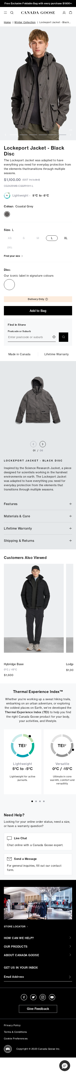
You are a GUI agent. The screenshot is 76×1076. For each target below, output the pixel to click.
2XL (9, 247)
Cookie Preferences (16, 1038)
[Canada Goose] (38, 12)
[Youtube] (52, 997)
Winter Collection (24, 22)
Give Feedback (38, 1009)
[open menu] (5, 12)
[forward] (70, 134)
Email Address (14, 977)
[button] (64, 1065)
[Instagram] (43, 997)
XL (66, 238)
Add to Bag (38, 311)
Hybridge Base (14, 664)
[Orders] (64, 12)
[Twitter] (33, 997)
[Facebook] (24, 997)
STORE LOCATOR (15, 926)
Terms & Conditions (15, 1031)
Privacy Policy (12, 1025)
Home (7, 22)
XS (9, 238)
